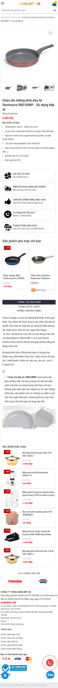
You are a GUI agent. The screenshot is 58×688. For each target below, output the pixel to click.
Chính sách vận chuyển (12, 638)
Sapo (44, 685)
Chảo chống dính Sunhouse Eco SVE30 (13, 277)
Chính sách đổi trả (9, 641)
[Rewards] (5, 675)
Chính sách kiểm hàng (11, 649)
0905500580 (15, 618)
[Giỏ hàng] (53, 5)
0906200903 (15, 609)
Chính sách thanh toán (11, 645)
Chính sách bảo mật (10, 634)
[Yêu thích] (50, 33)
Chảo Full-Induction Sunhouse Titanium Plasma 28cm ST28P (41, 277)
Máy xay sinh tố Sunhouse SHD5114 (35, 474)
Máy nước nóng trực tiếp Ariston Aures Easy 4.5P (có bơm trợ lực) (38, 493)
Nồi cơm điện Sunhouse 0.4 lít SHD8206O (37, 513)
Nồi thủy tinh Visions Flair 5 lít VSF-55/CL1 (37, 454)
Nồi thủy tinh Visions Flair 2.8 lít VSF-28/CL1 (37, 552)
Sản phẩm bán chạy (14, 446)
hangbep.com (8, 602)
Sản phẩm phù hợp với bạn (21, 241)
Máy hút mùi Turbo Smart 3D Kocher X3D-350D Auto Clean (36, 533)
